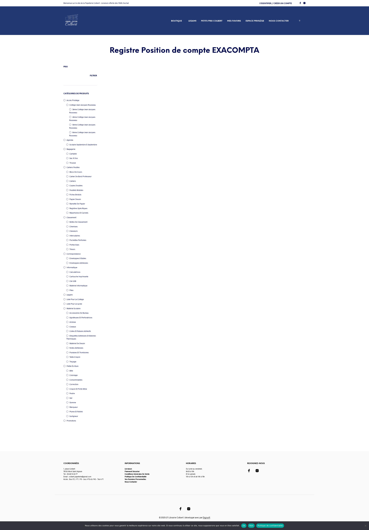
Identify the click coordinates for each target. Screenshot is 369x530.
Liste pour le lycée (74, 304)
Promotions (71, 420)
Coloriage (73, 375)
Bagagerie (71, 149)
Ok (244, 525)
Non (251, 525)
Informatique (72, 267)
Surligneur (73, 416)
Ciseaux (72, 326)
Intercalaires (74, 235)
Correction (73, 384)
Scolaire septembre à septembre (83, 144)
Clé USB (72, 281)
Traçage (72, 361)
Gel (70, 398)
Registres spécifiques (78, 208)
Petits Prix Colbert (211, 21)
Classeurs (73, 231)
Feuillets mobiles (76, 190)
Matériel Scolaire (73, 308)
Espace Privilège (255, 21)
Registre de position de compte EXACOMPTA (122, 116)
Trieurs (72, 249)
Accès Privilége (73, 100)
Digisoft (206, 517)
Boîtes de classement (78, 222)
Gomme (72, 402)
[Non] (365, 525)
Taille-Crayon (74, 357)
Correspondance (74, 254)
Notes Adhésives (76, 348)
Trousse (72, 163)
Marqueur (73, 407)
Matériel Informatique (78, 285)
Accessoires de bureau (79, 313)
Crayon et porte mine (78, 389)
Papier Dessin (75, 199)
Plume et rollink (76, 411)
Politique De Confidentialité (135, 477)
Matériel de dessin (77, 343)
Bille (71, 371)
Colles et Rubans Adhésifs (80, 331)
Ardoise (72, 322)
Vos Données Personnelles (135, 479)
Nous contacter (279, 21)
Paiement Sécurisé (132, 471)
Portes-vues (74, 245)
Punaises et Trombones (79, 352)
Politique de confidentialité (270, 525)
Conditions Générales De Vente (137, 474)
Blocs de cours (75, 172)
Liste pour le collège (75, 299)
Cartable (73, 154)
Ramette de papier (77, 204)
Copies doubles (75, 185)
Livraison (128, 469)
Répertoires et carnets (78, 213)
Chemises (73, 226)
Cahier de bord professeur (80, 176)
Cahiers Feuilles (73, 167)
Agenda (70, 140)
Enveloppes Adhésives (78, 263)
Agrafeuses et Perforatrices (80, 317)
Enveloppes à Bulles (77, 258)
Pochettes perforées (77, 240)
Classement (71, 217)
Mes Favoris (234, 21)
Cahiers (72, 181)
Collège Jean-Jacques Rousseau (82, 105)
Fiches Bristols (75, 194)
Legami (192, 21)
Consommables (75, 380)
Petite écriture (72, 366)
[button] (298, 20)
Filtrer (93, 76)
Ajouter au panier (120, 131)
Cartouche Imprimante (78, 276)
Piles (71, 290)
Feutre (72, 393)
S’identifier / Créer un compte (275, 3)
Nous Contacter (131, 482)
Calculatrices (74, 272)
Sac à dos (73, 158)
